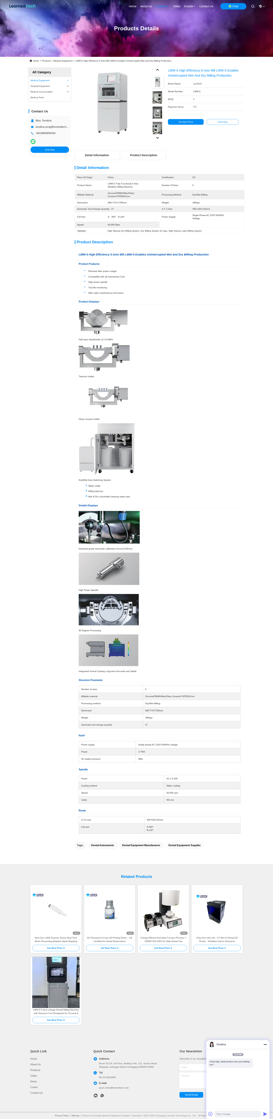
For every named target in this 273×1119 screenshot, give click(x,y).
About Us (35, 1064)
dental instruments (102, 845)
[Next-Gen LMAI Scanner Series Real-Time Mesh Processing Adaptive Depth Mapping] (56, 910)
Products (46, 61)
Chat (235, 6)
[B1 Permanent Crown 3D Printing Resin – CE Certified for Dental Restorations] (109, 910)
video (176, 6)
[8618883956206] (102, 1096)
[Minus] (265, 1044)
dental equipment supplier (184, 845)
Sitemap (75, 1115)
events (188, 6)
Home (132, 6)
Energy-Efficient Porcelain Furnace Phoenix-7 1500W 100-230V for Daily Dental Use (163, 939)
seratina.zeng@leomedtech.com (54, 127)
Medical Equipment (63, 61)
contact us (206, 6)
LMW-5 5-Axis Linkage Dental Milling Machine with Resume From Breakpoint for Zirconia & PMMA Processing (56, 1011)
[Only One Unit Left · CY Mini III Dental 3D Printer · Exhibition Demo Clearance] (217, 910)
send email (191, 1094)
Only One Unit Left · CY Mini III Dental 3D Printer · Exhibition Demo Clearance (217, 939)
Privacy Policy (62, 1115)
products (161, 6)
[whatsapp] (33, 141)
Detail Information (97, 155)
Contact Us (36, 1093)
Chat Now (50, 149)
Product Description (143, 155)
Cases (34, 1087)
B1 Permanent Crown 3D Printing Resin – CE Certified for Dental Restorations (109, 939)
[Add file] (210, 1113)
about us (146, 6)
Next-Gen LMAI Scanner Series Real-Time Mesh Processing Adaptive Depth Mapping (56, 939)
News (33, 1081)
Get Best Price (186, 122)
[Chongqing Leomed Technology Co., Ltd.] (22, 6)
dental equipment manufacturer (141, 845)
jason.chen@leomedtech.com (114, 1087)
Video (33, 1075)
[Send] (265, 1113)
